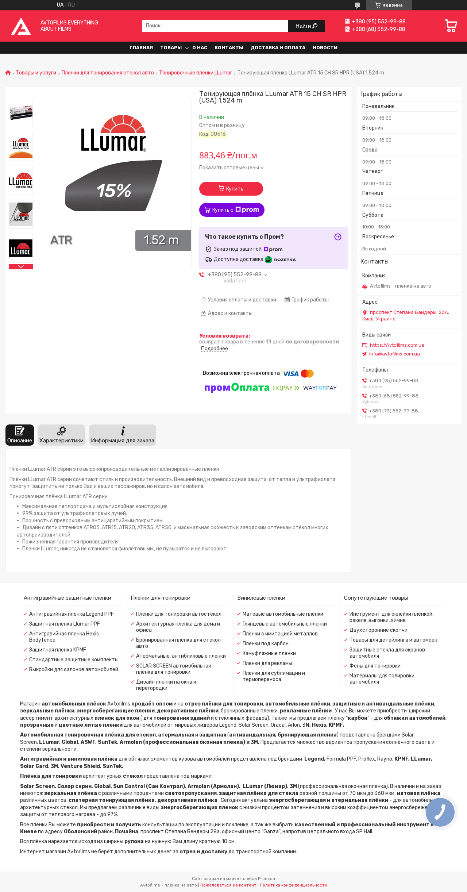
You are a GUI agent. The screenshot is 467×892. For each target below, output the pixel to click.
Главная (141, 47)
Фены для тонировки (375, 666)
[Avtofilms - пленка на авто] (20, 26)
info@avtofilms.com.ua (394, 354)
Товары (171, 47)
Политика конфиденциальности (293, 885)
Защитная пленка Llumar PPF (64, 624)
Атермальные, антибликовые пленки (181, 656)
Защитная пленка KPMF (57, 650)
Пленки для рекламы (267, 663)
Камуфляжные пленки (269, 653)
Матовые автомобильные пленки (283, 614)
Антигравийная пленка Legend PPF (71, 614)
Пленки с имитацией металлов (280, 634)
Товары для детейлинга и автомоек (393, 640)
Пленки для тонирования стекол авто (108, 73)
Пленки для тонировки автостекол (178, 614)
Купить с (223, 210)
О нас (199, 47)
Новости (325, 47)
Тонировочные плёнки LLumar (195, 73)
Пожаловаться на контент (228, 885)
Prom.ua (266, 878)
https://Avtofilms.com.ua (397, 345)
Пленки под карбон (266, 644)
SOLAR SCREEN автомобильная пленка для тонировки (173, 669)
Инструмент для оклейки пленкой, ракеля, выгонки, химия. (391, 617)
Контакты (229, 47)
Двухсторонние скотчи (379, 630)
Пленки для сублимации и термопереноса (274, 676)
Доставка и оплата (278, 47)
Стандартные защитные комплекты (74, 660)
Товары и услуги (36, 73)
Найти (304, 26)
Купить (234, 189)
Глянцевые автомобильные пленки (285, 624)
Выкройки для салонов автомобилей (73, 669)
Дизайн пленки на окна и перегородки (166, 685)
